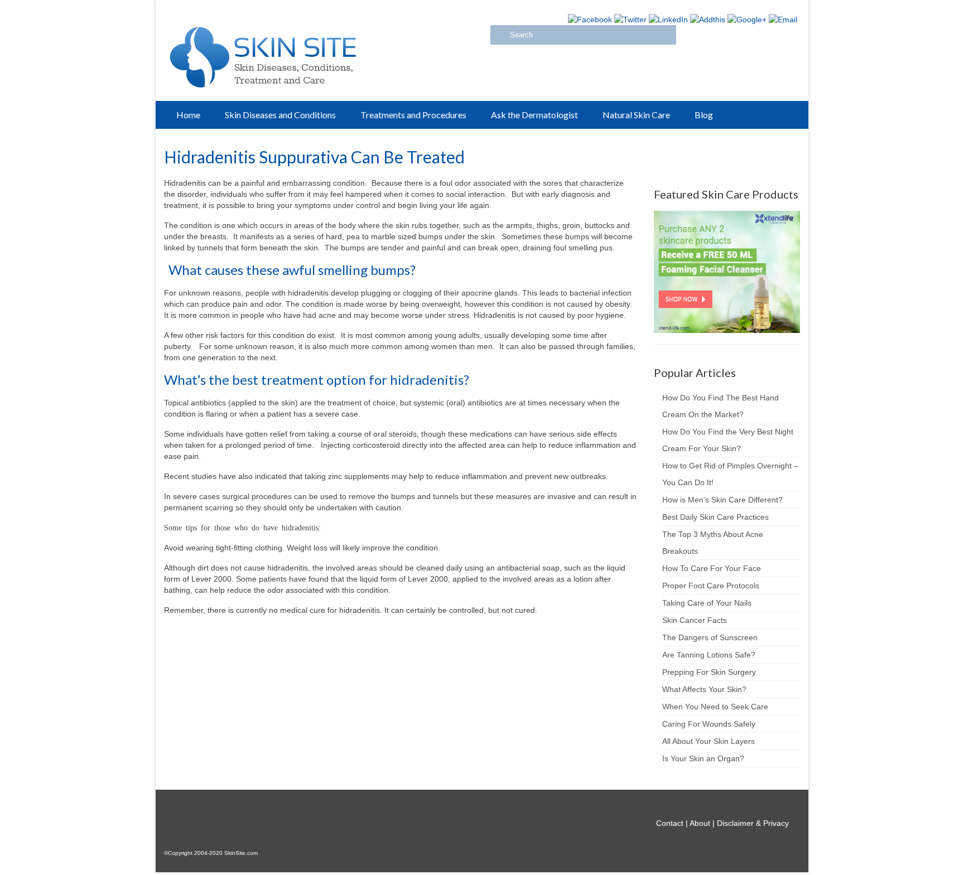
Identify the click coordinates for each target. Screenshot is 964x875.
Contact (669, 823)
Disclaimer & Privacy (753, 823)
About (700, 823)
